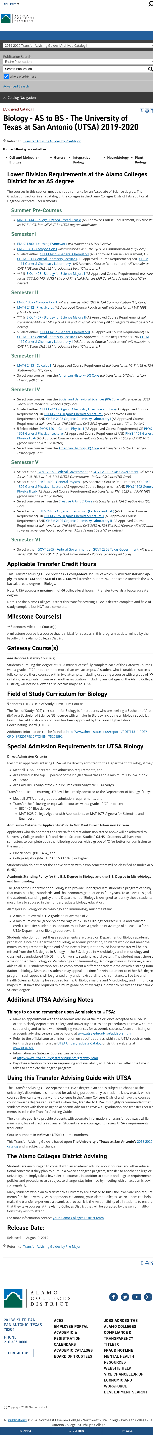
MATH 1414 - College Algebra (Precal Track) (49, 220)
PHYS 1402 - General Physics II (59, 482)
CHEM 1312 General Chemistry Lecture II (47, 337)
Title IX (111, 1344)
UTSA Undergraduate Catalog (79, 1043)
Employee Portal (71, 1326)
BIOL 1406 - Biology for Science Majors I (55, 273)
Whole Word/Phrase (23, 76)
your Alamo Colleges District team (78, 1218)
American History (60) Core (79, 375)
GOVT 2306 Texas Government (115, 472)
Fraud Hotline (118, 1350)
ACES (59, 1320)
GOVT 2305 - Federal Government (62, 472)
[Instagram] (148, 1300)
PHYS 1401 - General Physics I (62, 429)
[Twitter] (113, 1300)
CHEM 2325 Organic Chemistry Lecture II (74, 516)
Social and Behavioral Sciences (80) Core (89, 399)
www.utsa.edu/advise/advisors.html (104, 1033)
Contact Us (18, 1353)
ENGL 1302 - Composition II (37, 302)
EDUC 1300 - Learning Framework (42, 244)
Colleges (10, 4)
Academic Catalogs (73, 1350)
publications (17, 1420)
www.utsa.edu (23, 1048)
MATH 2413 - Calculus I (34, 365)
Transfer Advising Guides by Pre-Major (52, 141)
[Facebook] (125, 1300)
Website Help (117, 1368)
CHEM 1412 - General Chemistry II (65, 332)
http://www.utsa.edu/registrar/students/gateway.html (57, 1058)
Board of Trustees (73, 1356)
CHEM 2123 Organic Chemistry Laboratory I (78, 419)
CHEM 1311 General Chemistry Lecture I (47, 259)
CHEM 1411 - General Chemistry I (64, 254)
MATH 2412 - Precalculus (35, 307)
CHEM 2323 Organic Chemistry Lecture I (73, 414)
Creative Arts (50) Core (75, 501)
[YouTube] (136, 1300)
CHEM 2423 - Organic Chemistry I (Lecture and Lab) (78, 409)
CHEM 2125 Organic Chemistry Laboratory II (79, 521)
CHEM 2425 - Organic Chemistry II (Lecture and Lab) (75, 511)
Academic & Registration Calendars (67, 1338)
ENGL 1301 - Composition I (37, 249)
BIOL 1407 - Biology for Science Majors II (56, 317)
